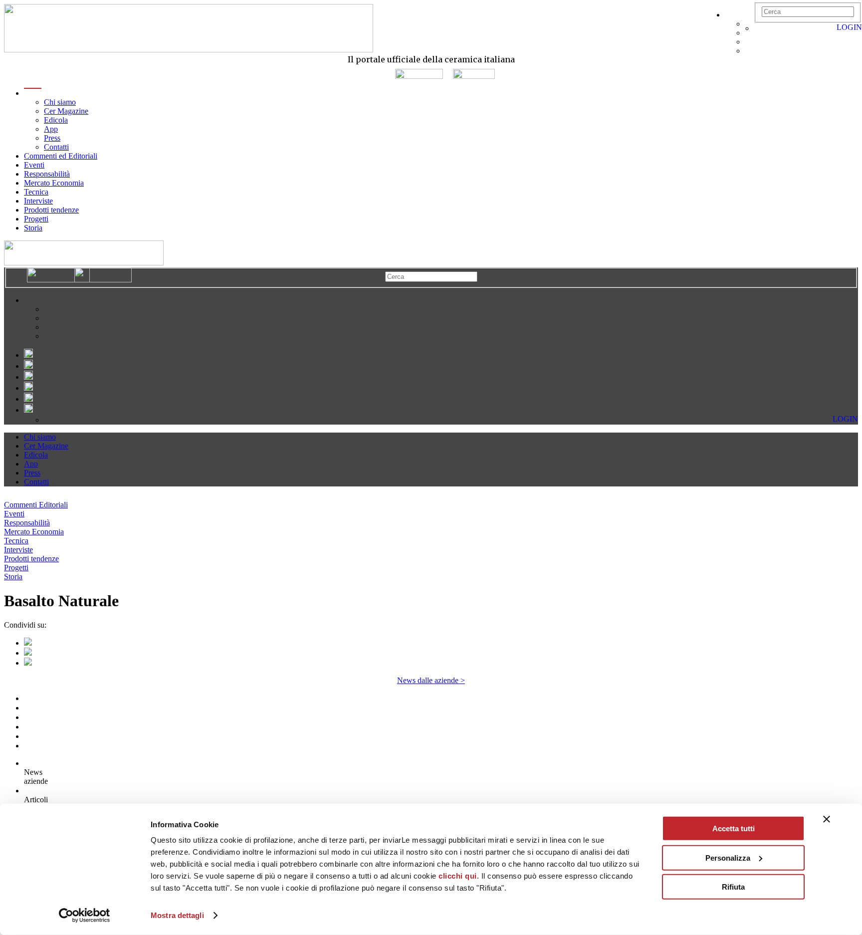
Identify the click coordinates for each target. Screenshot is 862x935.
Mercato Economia (54, 183)
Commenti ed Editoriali (60, 156)
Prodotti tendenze (51, 210)
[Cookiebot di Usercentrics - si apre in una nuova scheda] (84, 915)
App (51, 129)
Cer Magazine (66, 111)
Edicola (56, 120)
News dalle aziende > (431, 680)
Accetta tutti (733, 828)
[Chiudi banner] (826, 819)
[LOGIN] (759, 28)
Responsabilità (47, 174)
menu (32, 93)
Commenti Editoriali (36, 504)
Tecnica (36, 192)
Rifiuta (733, 887)
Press (52, 138)
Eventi (34, 165)
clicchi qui (457, 876)
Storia (33, 228)
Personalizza (727, 857)
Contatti (56, 147)
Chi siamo (60, 102)
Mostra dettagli (177, 915)
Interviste (38, 201)
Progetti (36, 219)
